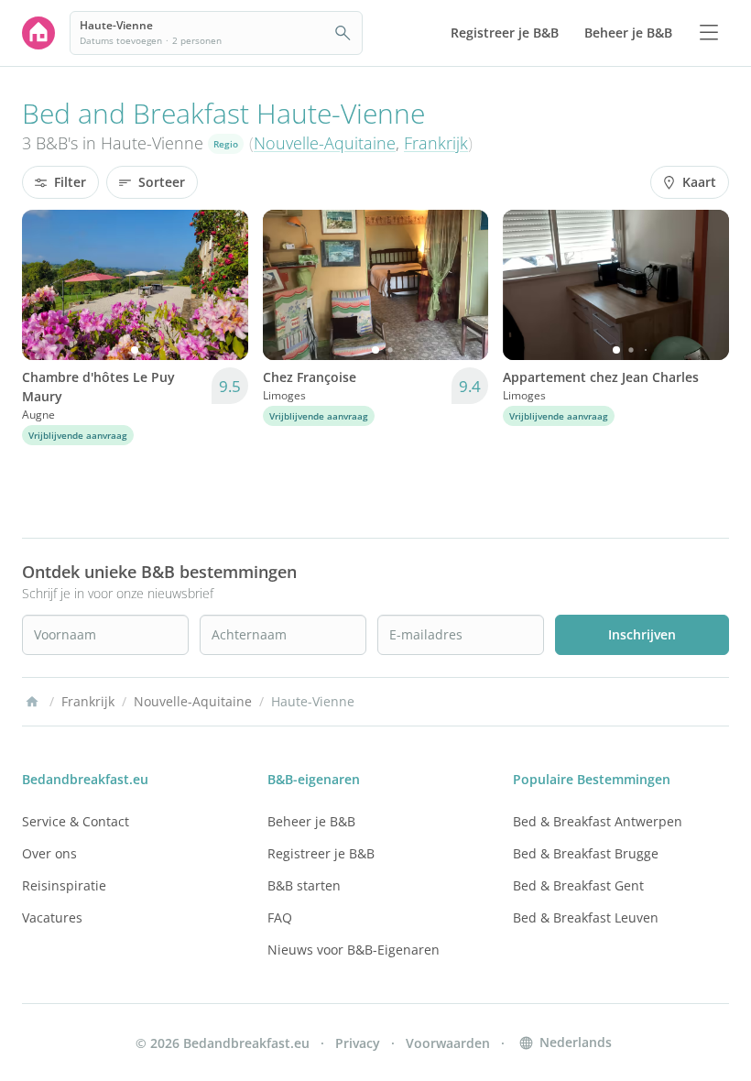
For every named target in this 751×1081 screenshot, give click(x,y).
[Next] (222, 284)
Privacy (357, 1043)
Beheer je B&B (311, 821)
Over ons (49, 853)
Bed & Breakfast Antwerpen (597, 821)
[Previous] (47, 284)
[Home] (32, 701)
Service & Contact (75, 821)
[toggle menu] (708, 32)
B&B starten (304, 885)
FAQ (279, 917)
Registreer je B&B (321, 853)
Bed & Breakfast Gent (578, 885)
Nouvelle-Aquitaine (325, 143)
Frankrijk (436, 143)
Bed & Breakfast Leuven (585, 917)
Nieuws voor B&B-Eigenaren (353, 949)
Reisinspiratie (64, 885)
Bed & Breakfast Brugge (585, 853)
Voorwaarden (448, 1043)
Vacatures (52, 917)
